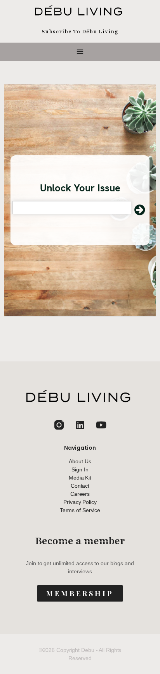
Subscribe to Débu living (80, 31)
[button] (80, 51)
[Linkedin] (80, 425)
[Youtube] (101, 425)
